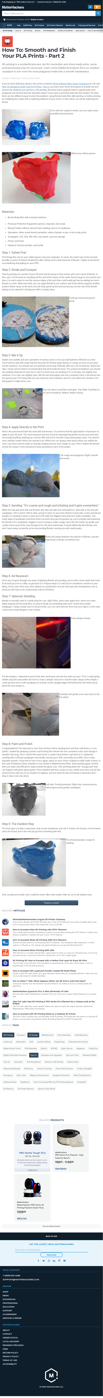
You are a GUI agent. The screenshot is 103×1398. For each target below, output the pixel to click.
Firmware (21, 1035)
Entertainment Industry (78, 1042)
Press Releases (64, 1035)
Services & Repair (12, 1318)
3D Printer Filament (55, 25)
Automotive (21, 1042)
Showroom (9, 1299)
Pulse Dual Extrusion (64, 1068)
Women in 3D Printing (54, 1062)
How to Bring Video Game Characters (71, 84)
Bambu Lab (70, 25)
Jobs (5, 1349)
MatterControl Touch (12, 1048)
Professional (10, 1303)
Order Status (10, 1338)
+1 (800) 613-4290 (59, 2)
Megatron (80, 1048)
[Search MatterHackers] (98, 13)
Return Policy (10, 1353)
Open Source (80, 31)
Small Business (81, 1035)
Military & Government (39, 1075)
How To (18, 31)
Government (10, 1314)
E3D (31, 1042)
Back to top (51, 1236)
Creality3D (81, 1082)
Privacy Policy (11, 1356)
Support (7, 1310)
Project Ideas (72, 1062)
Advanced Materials (11, 1068)
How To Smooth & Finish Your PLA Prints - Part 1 (25, 87)
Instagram (48, 1260)
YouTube (64, 1260)
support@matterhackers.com (21, 1279)
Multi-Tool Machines (82, 1075)
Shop (5, 1292)
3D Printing (28, 31)
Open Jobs (21, 1075)
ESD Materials (31, 1048)
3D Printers (39, 25)
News (6, 1295)
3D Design (33, 1035)
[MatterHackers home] (13, 7)
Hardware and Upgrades (51, 1055)
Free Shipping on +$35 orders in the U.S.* (18, 2)
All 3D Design (7, 31)
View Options (60, 1169)
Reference (28, 1068)
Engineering (59, 1042)
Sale (18, 25)
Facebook (38, 1260)
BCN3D (54, 1048)
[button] (51, 19)
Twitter (43, 1260)
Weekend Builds (89, 1055)
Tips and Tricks (72, 1055)
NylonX (37, 31)
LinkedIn (54, 1260)
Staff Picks (27, 25)
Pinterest (59, 1260)
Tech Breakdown (49, 31)
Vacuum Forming (44, 1068)
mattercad (7, 1042)
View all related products (51, 1226)
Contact (7, 1334)
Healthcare (25, 1082)
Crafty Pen (93, 1048)
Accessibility (10, 1364)
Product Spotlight (84, 1068)
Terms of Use (10, 1360)
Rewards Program (13, 1345)
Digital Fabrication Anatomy (15, 1055)
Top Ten (6, 1062)
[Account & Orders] (90, 7)
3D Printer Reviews (26, 1089)
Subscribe (51, 1255)
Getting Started (9, 1082)
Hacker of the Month (65, 31)
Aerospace (8, 1075)
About (6, 1330)
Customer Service (44, 2)
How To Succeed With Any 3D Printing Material (53, 1082)
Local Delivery (11, 1341)
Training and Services (86, 25)
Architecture (8, 1089)
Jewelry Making (43, 1042)
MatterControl (47, 1035)
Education (18, 1062)
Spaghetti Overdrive (61, 1075)
